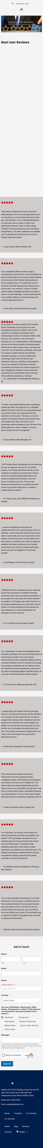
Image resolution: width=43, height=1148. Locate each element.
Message (5, 1035)
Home (7, 1113)
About (7, 1126)
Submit (7, 1063)
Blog (16, 1126)
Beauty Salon (10, 1025)
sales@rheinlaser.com (14, 1104)
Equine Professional (27, 1021)
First (2, 963)
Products (18, 1113)
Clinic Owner (10, 1029)
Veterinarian (9, 1021)
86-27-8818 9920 (13, 1100)
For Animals (31, 1113)
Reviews (25, 1126)
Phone (4, 980)
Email (4, 968)
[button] (21, 9)
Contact (8, 1132)
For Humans (9, 1119)
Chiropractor (23, 1017)
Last (24, 963)
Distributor (9, 1017)
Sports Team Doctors (29, 1025)
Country (4, 995)
